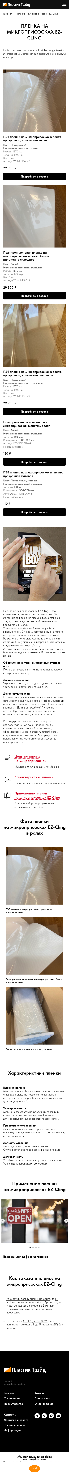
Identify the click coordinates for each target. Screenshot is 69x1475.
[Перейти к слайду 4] (38, 1247)
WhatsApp (43, 1302)
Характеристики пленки (33, 777)
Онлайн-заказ (43, 1403)
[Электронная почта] (58, 1417)
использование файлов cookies (52, 1462)
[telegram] (44, 1417)
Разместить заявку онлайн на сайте (28, 1298)
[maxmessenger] (51, 1417)
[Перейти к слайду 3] (36, 1247)
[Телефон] (37, 1417)
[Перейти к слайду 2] (33, 1247)
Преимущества (13, 1403)
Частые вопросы (14, 1425)
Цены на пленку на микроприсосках (30, 758)
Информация (12, 1430)
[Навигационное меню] (64, 4)
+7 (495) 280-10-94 (35, 1321)
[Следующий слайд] (66, 1221)
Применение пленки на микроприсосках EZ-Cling (37, 795)
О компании (12, 1398)
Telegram (57, 1302)
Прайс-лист (42, 1398)
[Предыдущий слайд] (3, 1221)
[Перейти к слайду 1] (30, 1247)
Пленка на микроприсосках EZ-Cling (37, 13)
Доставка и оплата (16, 1419)
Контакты (10, 1414)
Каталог (39, 1393)
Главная (7, 13)
